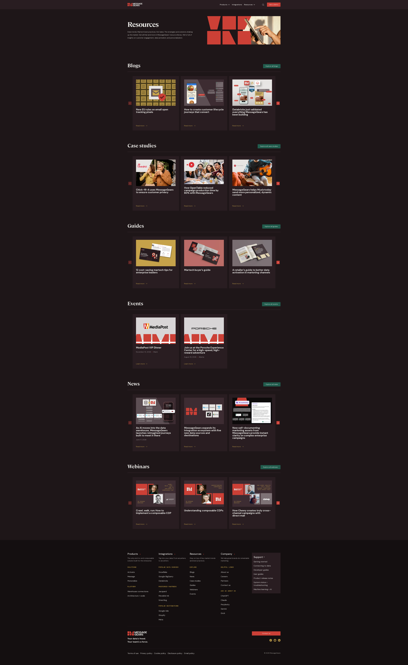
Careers (224, 576)
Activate (131, 572)
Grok (223, 613)
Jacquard (163, 591)
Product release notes (263, 578)
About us (225, 572)
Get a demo (273, 5)
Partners (224, 581)
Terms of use (133, 653)
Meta (161, 619)
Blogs (192, 572)
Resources (248, 5)
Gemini (224, 609)
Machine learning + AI (263, 589)
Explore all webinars (270, 467)
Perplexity (225, 604)
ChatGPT (225, 596)
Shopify (162, 615)
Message (131, 576)
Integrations (237, 5)
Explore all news (272, 384)
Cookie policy (160, 653)
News (192, 576)
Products (223, 5)
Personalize (132, 581)
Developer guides (261, 570)
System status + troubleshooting (261, 583)
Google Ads (164, 611)
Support (258, 557)
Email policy (189, 653)
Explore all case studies (269, 146)
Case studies (195, 581)
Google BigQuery (166, 576)
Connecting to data (262, 566)
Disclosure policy (175, 653)
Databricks (163, 581)
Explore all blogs (272, 66)
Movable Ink (164, 596)
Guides (193, 585)
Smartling (163, 600)
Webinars (194, 589)
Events (193, 594)
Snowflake (163, 572)
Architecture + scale (136, 596)
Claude (224, 600)
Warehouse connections (138, 591)
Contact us (225, 585)
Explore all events (271, 304)
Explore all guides (271, 226)
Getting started (260, 561)
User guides (258, 574)
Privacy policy (146, 653)
